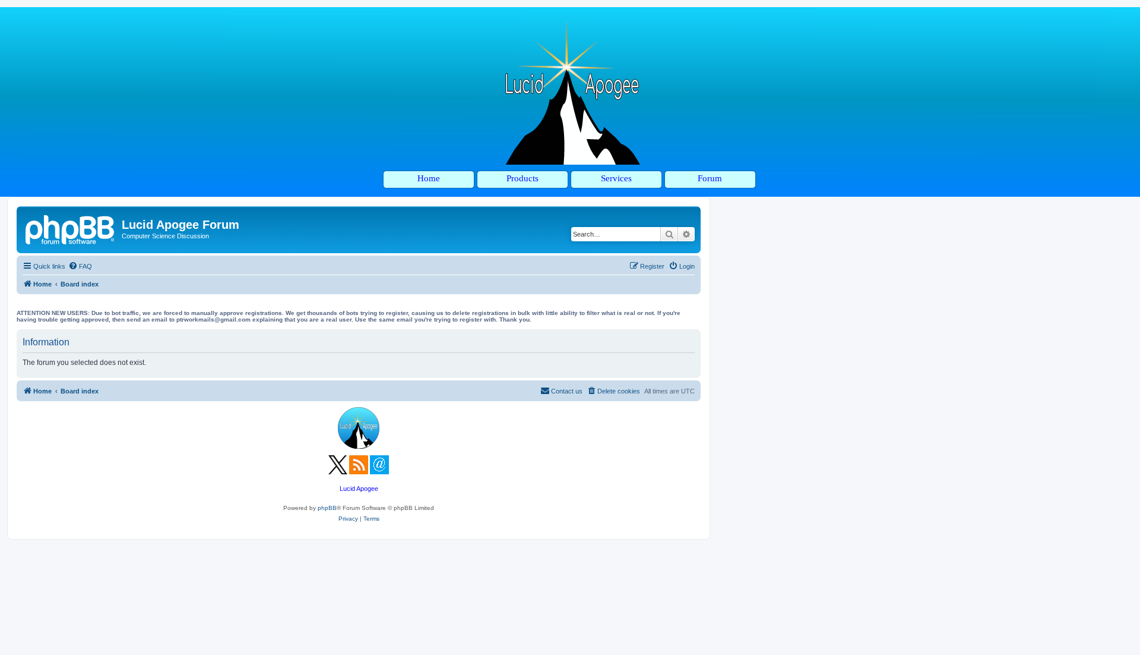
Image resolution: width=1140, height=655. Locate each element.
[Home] (71, 228)
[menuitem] (80, 266)
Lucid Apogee (359, 488)
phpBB (327, 508)
